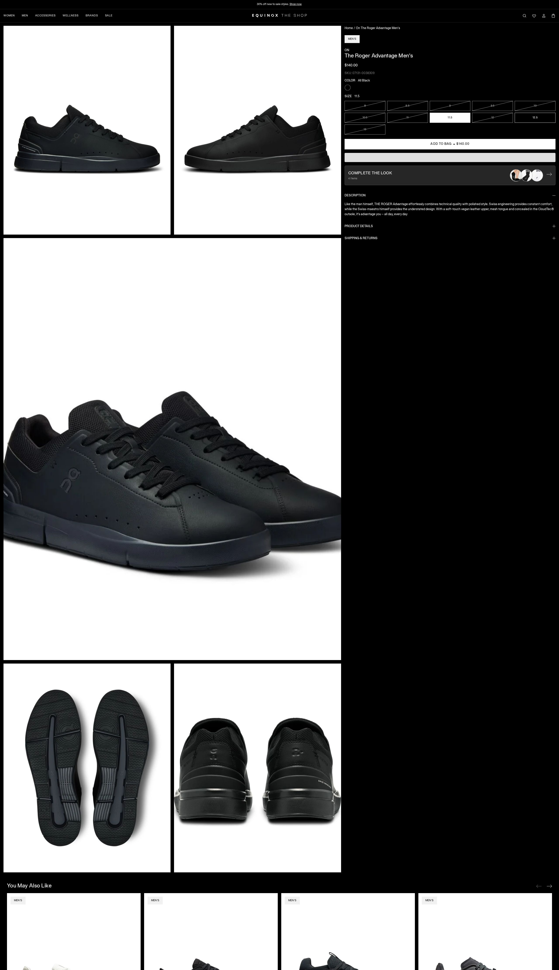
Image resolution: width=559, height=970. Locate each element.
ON (347, 50)
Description (355, 195)
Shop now (296, 4)
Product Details (359, 226)
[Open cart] (553, 16)
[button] (87, 130)
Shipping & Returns (361, 238)
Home (349, 28)
